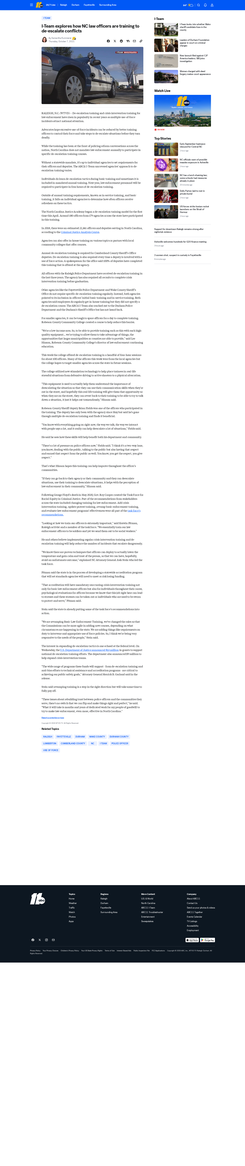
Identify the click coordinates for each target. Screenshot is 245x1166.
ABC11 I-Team (148, 908)
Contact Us (192, 903)
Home (71, 899)
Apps (71, 921)
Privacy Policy (35, 951)
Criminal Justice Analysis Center (80, 232)
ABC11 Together (195, 912)
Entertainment (148, 917)
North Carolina (148, 903)
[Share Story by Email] (134, 41)
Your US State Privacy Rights (92, 951)
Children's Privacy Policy (70, 951)
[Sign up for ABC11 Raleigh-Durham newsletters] (53, 940)
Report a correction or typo (53, 717)
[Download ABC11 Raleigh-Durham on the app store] (192, 940)
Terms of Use (110, 951)
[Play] (182, 111)
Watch (72, 912)
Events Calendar (194, 917)
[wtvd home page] (37, 898)
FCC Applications (158, 951)
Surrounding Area (107, 4)
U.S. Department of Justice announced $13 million (89, 650)
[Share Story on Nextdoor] (127, 41)
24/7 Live (50, 4)
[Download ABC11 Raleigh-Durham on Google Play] (207, 940)
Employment (193, 930)
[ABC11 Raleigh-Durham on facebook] (33, 940)
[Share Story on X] (114, 41)
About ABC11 (193, 899)
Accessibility (192, 926)
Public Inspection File (142, 951)
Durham (75, 4)
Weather (73, 903)
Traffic (72, 908)
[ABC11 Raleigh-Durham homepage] (39, 5)
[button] (31, 5)
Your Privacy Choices (50, 951)
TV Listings (192, 921)
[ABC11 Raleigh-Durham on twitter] (40, 940)
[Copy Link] (141, 41)
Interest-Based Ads (124, 951)
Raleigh (63, 4)
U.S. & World (147, 899)
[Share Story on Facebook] (108, 41)
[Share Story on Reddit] (121, 41)
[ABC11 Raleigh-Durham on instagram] (46, 940)
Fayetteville (89, 4)
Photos (72, 917)
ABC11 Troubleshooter (152, 912)
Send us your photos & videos (201, 908)
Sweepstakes (147, 921)
